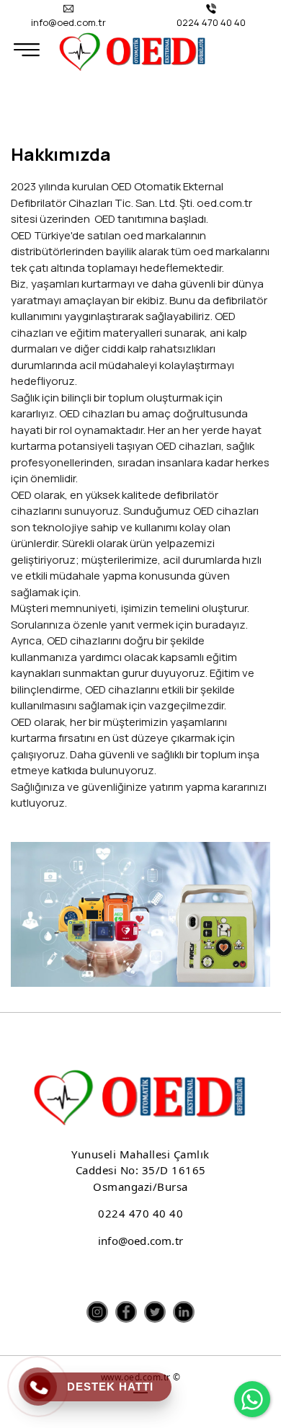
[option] (140, 914)
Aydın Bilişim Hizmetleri (140, 1406)
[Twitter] (155, 1312)
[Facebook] (126, 1312)
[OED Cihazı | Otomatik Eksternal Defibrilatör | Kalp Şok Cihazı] (133, 50)
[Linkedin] (184, 1312)
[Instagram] (97, 1312)
